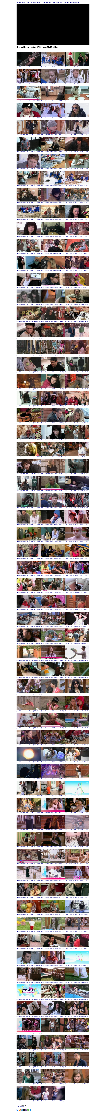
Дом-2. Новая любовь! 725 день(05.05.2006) (28, 439)
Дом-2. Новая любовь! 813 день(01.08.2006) (52, 931)
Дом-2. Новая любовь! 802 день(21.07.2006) (28, 880)
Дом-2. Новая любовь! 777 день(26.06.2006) (52, 728)
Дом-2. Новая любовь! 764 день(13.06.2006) (28, 660)
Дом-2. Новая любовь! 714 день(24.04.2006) (52, 372)
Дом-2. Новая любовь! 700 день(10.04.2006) (52, 304)
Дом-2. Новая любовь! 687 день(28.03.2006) (28, 236)
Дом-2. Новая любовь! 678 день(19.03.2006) (28, 185)
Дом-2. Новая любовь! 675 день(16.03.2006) (28, 168)
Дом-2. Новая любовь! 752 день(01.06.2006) (28, 592)
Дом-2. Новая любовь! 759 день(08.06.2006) (52, 626)
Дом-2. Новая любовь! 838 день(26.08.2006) (28, 1083)
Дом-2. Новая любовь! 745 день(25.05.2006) (76, 541)
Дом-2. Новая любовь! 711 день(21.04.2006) (52, 355)
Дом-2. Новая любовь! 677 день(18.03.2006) (76, 168)
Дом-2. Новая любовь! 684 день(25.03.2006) (28, 219)
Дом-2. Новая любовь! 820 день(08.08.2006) (76, 965)
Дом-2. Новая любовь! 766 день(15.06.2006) (76, 660)
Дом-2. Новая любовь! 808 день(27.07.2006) (76, 897)
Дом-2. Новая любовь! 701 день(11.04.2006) (76, 304)
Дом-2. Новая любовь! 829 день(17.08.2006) (28, 1033)
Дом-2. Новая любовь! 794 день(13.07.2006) (28, 829)
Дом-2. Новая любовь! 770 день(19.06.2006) (28, 694)
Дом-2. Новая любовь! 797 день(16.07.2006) (28, 846)
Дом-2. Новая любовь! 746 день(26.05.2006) (28, 558)
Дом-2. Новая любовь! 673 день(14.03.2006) (52, 151)
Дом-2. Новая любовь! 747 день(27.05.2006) (52, 558)
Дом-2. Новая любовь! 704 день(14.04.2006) (76, 321)
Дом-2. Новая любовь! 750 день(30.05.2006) (52, 575)
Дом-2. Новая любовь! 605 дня (49, 83)
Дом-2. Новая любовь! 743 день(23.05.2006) (28, 541)
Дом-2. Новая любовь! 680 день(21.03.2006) (76, 185)
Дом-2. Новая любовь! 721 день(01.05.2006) (76, 405)
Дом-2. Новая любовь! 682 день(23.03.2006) (52, 202)
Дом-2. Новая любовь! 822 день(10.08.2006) (52, 982)
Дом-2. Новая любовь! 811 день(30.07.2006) (76, 914)
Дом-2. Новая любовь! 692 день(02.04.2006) (76, 253)
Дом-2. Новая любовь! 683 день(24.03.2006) (76, 202)
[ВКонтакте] (17, 1110)
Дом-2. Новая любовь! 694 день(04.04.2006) (52, 270)
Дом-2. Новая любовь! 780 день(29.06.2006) (52, 744)
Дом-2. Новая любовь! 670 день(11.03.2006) (52, 134)
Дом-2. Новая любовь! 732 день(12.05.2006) (52, 473)
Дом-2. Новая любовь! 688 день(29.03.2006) (52, 236)
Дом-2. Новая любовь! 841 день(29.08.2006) (28, 1100)
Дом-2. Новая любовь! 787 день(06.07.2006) (76, 778)
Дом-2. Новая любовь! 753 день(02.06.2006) (52, 592)
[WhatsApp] (28, 1110)
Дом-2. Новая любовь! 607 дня (73, 83)
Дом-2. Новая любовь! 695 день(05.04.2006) (76, 270)
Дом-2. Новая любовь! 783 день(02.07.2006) (52, 761)
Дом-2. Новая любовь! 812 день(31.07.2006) (28, 931)
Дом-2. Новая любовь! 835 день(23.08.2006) (28, 1067)
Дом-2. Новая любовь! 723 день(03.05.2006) (52, 422)
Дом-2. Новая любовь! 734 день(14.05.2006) (28, 490)
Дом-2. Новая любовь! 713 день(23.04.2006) (28, 372)
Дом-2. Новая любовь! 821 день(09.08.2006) (28, 982)
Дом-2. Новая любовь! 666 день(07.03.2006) (28, 117)
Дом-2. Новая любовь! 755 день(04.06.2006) (28, 609)
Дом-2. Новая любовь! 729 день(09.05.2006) (52, 456)
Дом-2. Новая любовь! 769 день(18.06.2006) (76, 677)
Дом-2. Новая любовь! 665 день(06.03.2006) (76, 100)
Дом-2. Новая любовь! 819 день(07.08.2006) (52, 965)
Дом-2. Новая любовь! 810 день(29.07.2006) (52, 914)
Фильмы (52, 2)
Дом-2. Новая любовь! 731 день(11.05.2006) (28, 473)
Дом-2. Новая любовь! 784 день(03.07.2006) (76, 761)
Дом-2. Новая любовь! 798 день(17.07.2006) (52, 846)
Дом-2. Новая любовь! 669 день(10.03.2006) (28, 134)
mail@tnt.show (20, 1106)
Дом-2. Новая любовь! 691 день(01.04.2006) (52, 253)
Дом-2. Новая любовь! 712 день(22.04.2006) (76, 355)
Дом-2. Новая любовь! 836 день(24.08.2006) (52, 1067)
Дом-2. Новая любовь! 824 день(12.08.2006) (28, 999)
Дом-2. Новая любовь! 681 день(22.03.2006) (28, 202)
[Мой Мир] (30, 1110)
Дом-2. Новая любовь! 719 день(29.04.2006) (28, 405)
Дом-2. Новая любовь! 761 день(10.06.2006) (28, 643)
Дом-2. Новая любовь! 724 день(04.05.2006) (76, 422)
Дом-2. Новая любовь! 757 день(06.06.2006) (76, 609)
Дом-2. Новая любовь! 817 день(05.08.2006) (76, 948)
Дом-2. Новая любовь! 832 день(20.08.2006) (28, 1050)
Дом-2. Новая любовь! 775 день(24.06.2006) (76, 711)
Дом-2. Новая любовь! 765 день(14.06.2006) (52, 660)
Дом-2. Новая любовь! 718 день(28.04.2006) (76, 389)
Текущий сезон (61, 2)
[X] (24, 1110)
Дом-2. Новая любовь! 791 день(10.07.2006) (28, 812)
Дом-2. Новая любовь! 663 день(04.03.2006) (28, 100)
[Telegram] (22, 1110)
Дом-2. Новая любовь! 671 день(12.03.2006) (76, 134)
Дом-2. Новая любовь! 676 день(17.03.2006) (52, 168)
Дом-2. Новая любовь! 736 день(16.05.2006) (76, 490)
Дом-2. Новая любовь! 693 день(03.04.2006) (28, 270)
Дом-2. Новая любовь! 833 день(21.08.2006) (52, 1050)
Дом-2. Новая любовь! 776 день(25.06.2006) (28, 728)
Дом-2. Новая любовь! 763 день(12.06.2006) (76, 643)
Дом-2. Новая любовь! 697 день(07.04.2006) (52, 287)
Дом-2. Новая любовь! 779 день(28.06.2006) (28, 744)
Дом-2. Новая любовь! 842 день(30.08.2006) (52, 1100)
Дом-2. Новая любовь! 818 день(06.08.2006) (28, 965)
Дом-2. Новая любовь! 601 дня (25, 67)
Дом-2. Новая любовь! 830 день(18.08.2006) (52, 1033)
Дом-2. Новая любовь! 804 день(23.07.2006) (76, 880)
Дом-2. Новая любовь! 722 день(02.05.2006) (28, 422)
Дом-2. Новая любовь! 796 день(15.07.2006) (76, 829)
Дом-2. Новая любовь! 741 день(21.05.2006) (52, 524)
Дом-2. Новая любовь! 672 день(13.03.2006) (28, 151)
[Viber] (26, 1110)
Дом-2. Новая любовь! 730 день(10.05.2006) (76, 456)
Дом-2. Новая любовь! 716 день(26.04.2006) (28, 389)
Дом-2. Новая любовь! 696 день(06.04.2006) (28, 287)
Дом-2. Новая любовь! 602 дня (49, 67)
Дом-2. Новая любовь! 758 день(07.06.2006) (28, 626)
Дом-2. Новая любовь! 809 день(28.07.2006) (28, 914)
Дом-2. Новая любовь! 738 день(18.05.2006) (52, 507)
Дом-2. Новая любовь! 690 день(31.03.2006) (28, 253)
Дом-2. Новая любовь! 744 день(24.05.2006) (52, 541)
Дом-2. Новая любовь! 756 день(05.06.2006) (52, 609)
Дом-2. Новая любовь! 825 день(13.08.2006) (52, 999)
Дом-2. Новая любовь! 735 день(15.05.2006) (52, 490)
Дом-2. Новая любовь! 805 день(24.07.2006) (28, 897)
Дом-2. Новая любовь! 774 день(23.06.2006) (52, 711)
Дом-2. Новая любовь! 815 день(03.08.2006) (28, 948)
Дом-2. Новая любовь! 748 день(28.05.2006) (76, 558)
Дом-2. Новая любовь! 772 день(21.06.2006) (76, 694)
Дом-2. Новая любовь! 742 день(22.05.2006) (76, 524)
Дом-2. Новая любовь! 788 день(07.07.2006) (28, 795)
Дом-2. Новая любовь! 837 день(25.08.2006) (76, 1067)
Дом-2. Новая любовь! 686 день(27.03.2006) (76, 219)
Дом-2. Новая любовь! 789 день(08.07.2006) (52, 795)
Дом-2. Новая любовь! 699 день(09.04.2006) (28, 304)
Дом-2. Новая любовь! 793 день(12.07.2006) (76, 812)
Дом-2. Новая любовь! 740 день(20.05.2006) (28, 524)
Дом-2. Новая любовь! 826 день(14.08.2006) (76, 999)
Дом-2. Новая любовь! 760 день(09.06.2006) (76, 626)
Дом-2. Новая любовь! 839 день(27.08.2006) (52, 1083)
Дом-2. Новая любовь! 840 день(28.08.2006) (76, 1083)
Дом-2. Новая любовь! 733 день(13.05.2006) (76, 473)
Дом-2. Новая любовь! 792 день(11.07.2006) (52, 812)
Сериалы (45, 2)
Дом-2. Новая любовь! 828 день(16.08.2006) (52, 1016)
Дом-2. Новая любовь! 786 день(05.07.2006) (52, 778)
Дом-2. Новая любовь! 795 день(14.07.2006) (52, 829)
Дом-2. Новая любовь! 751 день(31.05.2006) (76, 575)
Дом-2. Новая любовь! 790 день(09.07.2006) (76, 795)
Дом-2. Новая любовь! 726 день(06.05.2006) (52, 439)
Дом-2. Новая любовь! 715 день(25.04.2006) (76, 372)
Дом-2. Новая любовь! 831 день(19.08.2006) (76, 1033)
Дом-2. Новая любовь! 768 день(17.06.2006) (52, 677)
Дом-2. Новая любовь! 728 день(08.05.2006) (28, 456)
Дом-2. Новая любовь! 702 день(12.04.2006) (28, 321)
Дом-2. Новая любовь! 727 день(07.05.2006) (76, 439)
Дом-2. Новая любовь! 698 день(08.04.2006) (76, 287)
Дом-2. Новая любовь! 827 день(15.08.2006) (28, 1016)
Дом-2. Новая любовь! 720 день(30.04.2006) (52, 405)
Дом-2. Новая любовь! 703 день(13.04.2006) (52, 321)
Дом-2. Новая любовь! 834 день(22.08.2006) (76, 1050)
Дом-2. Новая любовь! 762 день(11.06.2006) (52, 643)
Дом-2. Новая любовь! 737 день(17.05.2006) (28, 507)
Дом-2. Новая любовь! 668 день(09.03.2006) (76, 117)
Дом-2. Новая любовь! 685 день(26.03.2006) (52, 219)
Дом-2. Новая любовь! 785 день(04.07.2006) (28, 778)
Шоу (39, 2)
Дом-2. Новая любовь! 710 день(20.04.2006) (28, 355)
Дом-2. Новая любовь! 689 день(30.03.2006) (76, 236)
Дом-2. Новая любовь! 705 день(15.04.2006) (28, 338)
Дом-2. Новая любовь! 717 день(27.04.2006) (52, 389)
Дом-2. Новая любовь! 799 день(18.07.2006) (76, 846)
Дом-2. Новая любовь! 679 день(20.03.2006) (52, 185)
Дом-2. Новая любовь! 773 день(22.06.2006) (28, 711)
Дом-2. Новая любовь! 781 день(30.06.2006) (76, 744)
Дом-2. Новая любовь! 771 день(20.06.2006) (52, 694)
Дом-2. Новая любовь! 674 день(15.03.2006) (76, 151)
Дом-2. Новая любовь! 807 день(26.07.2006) (52, 897)
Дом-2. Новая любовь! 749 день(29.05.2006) (28, 575)
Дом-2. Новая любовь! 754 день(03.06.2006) (76, 592)
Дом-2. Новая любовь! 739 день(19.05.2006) (76, 507)
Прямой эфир (31, 2)
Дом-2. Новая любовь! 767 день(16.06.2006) (28, 677)
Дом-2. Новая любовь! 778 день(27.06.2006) (76, 728)
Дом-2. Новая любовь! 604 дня (73, 67)
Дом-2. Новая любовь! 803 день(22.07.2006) (52, 880)
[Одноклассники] (20, 1110)
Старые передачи (73, 2)
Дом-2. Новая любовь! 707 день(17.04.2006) (76, 338)
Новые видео (21, 2)
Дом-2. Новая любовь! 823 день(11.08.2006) (76, 982)
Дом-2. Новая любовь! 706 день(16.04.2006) (52, 338)
